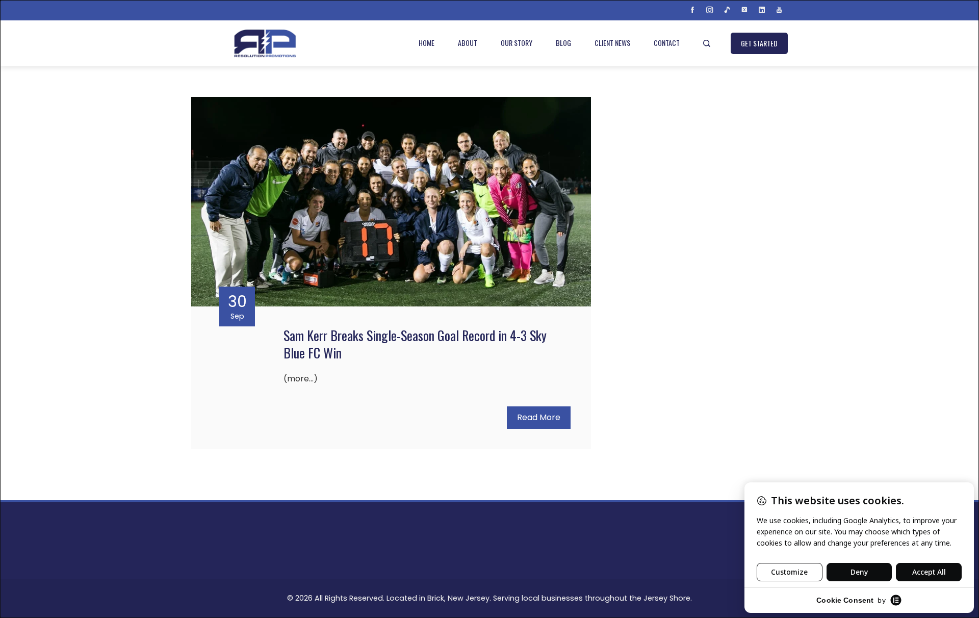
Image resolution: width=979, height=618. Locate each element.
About (467, 42)
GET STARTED (759, 43)
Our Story (516, 42)
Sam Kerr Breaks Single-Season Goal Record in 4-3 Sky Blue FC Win (415, 344)
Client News (612, 42)
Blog (563, 42)
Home (426, 42)
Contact (667, 42)
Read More (538, 417)
